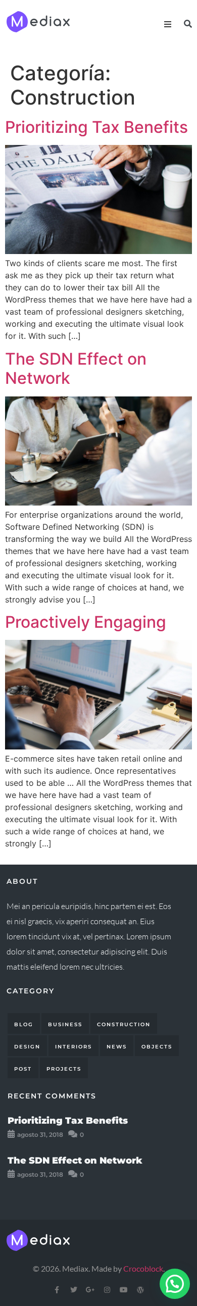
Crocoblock (143, 1268)
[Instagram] (107, 1290)
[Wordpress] (140, 1290)
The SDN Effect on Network (75, 368)
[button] (175, 1284)
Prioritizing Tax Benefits (96, 127)
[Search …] (187, 23)
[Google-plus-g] (90, 1290)
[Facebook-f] (57, 1290)
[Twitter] (74, 1290)
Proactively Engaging (85, 622)
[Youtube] (124, 1290)
